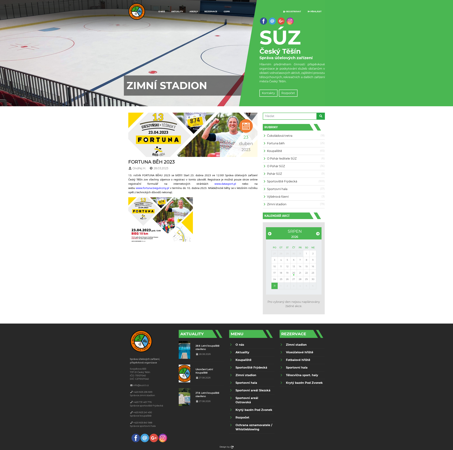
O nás (161, 11)
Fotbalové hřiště (298, 360)
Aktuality (177, 11)
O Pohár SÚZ (276, 166)
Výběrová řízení (278, 196)
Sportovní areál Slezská (253, 390)
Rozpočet (288, 93)
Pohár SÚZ (274, 174)
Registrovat (293, 11)
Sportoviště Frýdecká (282, 181)
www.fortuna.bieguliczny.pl (152, 188)
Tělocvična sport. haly (302, 375)
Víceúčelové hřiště (299, 352)
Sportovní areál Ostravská (247, 400)
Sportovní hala (277, 189)
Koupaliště (274, 151)
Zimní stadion (276, 204)
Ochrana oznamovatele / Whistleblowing (254, 427)
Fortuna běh (276, 143)
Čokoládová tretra (279, 135)
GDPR (227, 11)
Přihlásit (316, 11)
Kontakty (268, 93)
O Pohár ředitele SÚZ (282, 158)
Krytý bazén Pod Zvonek (254, 410)
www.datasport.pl (225, 183)
